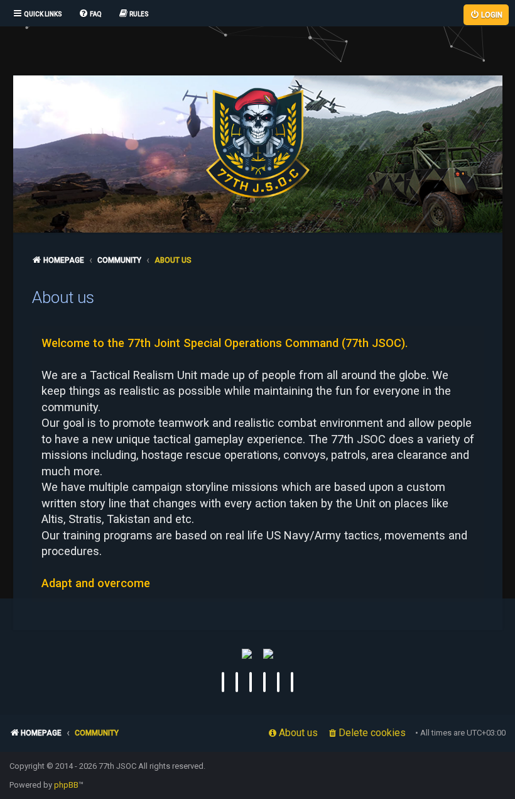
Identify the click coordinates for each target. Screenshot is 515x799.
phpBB (66, 785)
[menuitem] (90, 14)
